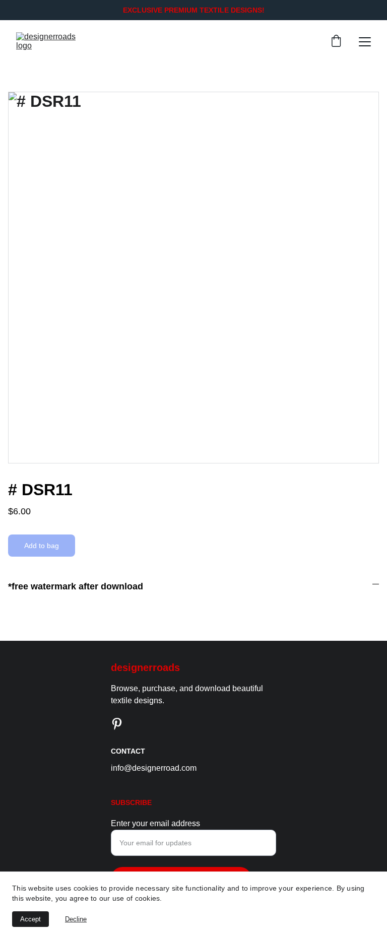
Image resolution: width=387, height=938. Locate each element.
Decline (76, 919)
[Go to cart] (336, 41)
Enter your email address (155, 823)
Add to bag (41, 546)
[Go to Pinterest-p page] (117, 724)
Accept (30, 919)
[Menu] (365, 41)
